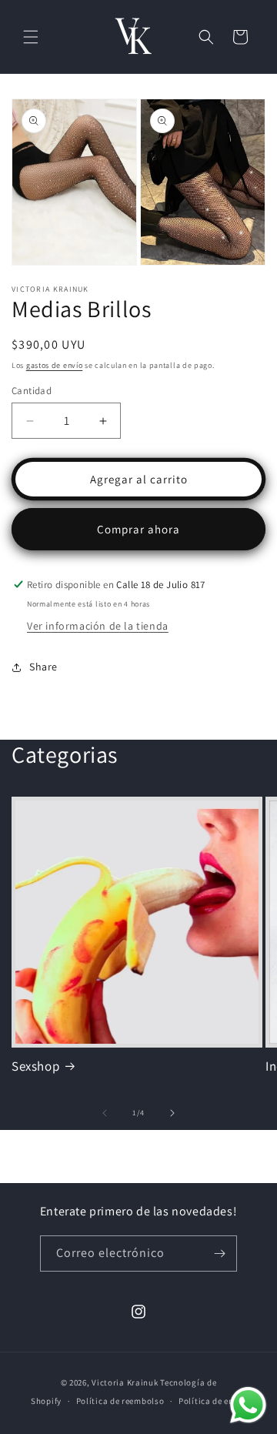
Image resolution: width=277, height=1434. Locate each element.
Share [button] (43, 667)
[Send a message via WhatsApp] (248, 1405)
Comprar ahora (138, 529)
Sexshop (35, 1066)
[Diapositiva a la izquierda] (105, 1113)
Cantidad (32, 390)
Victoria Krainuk (125, 1382)
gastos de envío (54, 365)
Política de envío (212, 1401)
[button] (31, 37)
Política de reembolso (120, 1401)
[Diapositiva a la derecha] (172, 1113)
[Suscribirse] (219, 1253)
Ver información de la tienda (98, 626)
